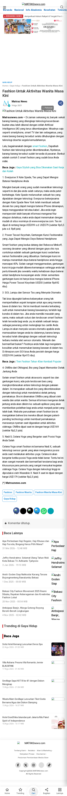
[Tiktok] (49, 765)
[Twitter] (26, 765)
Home (5, 85)
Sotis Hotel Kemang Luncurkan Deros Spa (22, 644)
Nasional (19, 10)
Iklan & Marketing (44, 750)
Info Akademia (34, 10)
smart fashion (39, 146)
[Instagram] (33, 765)
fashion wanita (24, 492)
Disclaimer (41, 754)
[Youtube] (41, 765)
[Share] (60, 103)
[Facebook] (18, 765)
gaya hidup (9, 498)
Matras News (19, 101)
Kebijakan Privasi (27, 754)
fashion (8, 492)
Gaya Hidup (15, 85)
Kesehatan (49, 10)
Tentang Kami (20, 750)
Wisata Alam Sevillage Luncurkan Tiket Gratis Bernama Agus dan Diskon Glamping (24, 700)
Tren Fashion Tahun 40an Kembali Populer (38, 362)
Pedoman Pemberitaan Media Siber (33, 757)
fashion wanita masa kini (48, 492)
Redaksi (31, 750)
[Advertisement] (33, 57)
